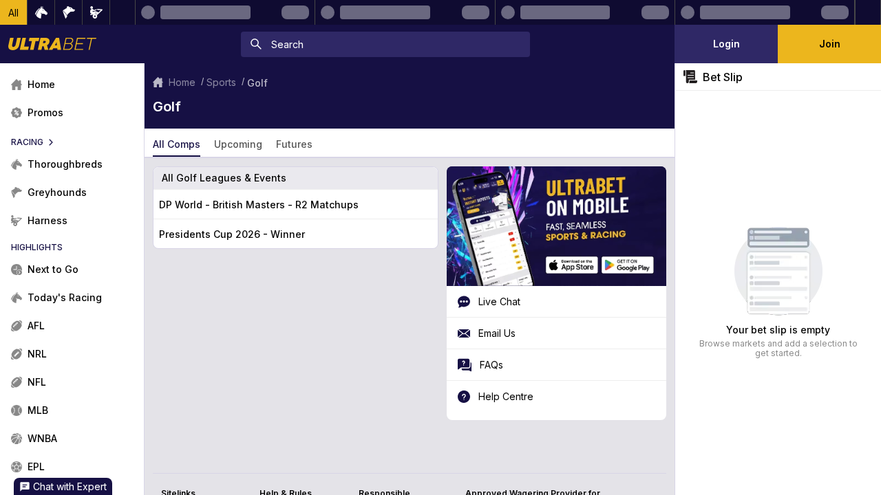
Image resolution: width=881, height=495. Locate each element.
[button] (14, 12)
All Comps (176, 144)
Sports (221, 82)
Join (829, 44)
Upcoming (238, 144)
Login (726, 44)
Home (182, 82)
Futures (294, 144)
